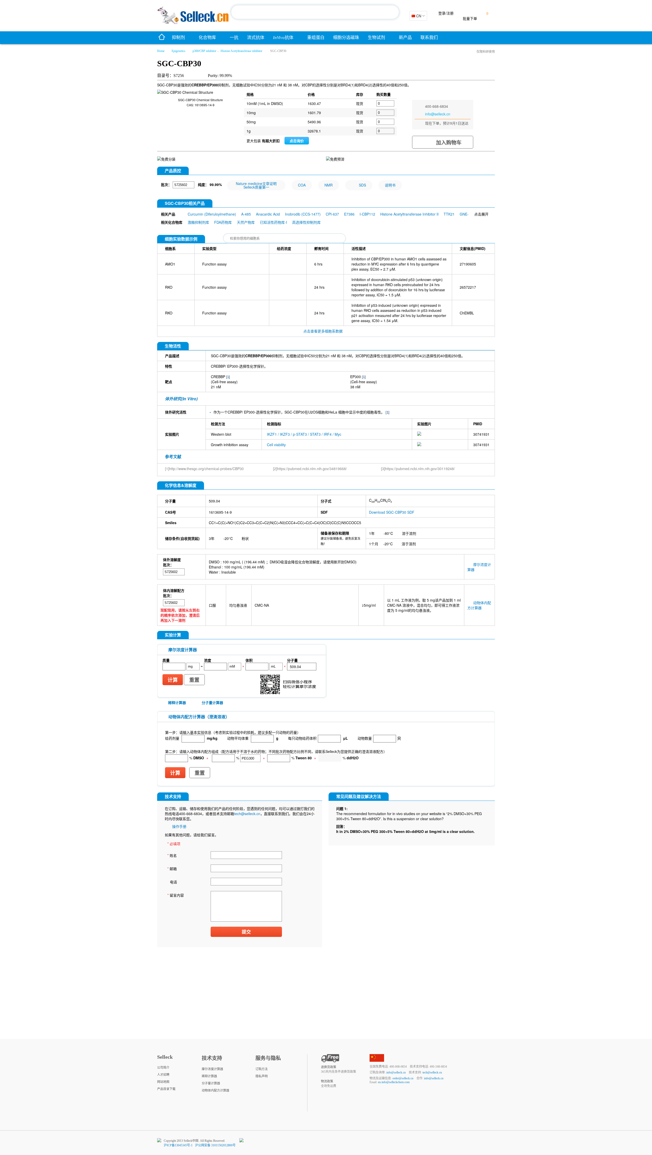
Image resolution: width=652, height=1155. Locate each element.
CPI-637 (332, 214)
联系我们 (429, 37)
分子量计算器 (212, 702)
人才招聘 (163, 1075)
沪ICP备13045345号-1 (178, 1145)
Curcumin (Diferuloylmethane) (212, 214)
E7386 (349, 214)
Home (161, 51)
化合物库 (207, 37)
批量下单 (470, 19)
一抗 (234, 37)
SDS (362, 185)
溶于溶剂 (409, 533)
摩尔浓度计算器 (212, 1069)
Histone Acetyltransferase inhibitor (241, 51)
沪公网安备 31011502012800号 (215, 1145)
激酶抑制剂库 (198, 222)
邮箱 (172, 868)
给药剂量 (172, 737)
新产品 (405, 37)
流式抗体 (255, 37)
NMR (328, 185)
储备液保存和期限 (335, 533)
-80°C (388, 533)
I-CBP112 (367, 214)
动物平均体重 (238, 737)
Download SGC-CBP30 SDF (391, 512)
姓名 (172, 855)
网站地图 (163, 1082)
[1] (228, 377)
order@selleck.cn (402, 1078)
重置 (194, 680)
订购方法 (261, 1069)
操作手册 (179, 826)
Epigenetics (178, 51)
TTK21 (449, 214)
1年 (372, 533)
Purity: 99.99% (220, 75)
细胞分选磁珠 (346, 37)
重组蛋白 (315, 37)
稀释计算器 (177, 702)
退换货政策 (328, 1067)
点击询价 (297, 141)
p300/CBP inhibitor (204, 51)
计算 (173, 680)
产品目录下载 (166, 1089)
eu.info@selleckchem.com (394, 1082)
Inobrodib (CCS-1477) (303, 214)
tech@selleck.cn (247, 813)
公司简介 (163, 1067)
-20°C (228, 538)
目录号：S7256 (170, 75)
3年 (211, 538)
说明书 (390, 185)
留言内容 (175, 895)
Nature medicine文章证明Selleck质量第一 (256, 185)
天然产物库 (246, 222)
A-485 (246, 214)
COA (302, 185)
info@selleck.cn (437, 113)
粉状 (245, 538)
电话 (173, 881)
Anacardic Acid (268, 214)
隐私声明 (261, 1076)
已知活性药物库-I (273, 222)
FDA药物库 (223, 222)
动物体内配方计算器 (479, 605)
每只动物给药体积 (302, 737)
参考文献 (173, 456)
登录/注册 (446, 13)
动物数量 (365, 737)
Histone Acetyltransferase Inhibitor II (409, 214)
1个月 (373, 543)
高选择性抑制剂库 (306, 222)
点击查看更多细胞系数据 (323, 331)
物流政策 (327, 1081)
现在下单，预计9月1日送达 (446, 123)
